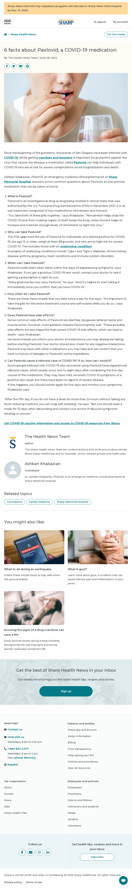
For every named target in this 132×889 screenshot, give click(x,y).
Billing (72, 742)
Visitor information (79, 736)
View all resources (79, 768)
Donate (8, 793)
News (7, 800)
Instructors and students (83, 806)
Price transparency (79, 748)
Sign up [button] (66, 691)
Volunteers (74, 825)
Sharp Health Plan (15, 813)
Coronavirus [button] (14, 501)
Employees (75, 787)
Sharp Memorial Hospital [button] (72, 501)
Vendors (73, 819)
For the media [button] (116, 34)
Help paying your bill (81, 755)
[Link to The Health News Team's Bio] (12, 445)
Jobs (7, 806)
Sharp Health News (23, 34)
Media (71, 813)
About (8, 787)
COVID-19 (11, 157)
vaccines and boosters (55, 157)
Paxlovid (80, 162)
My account (120, 21)
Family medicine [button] (39, 501)
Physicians (74, 793)
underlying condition (76, 246)
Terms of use (33, 882)
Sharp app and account (82, 729)
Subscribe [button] (97, 857)
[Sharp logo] (66, 22)
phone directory (25, 757)
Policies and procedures (83, 761)
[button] (7, 22)
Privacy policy (13, 882)
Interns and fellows (80, 800)
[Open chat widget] (123, 880)
